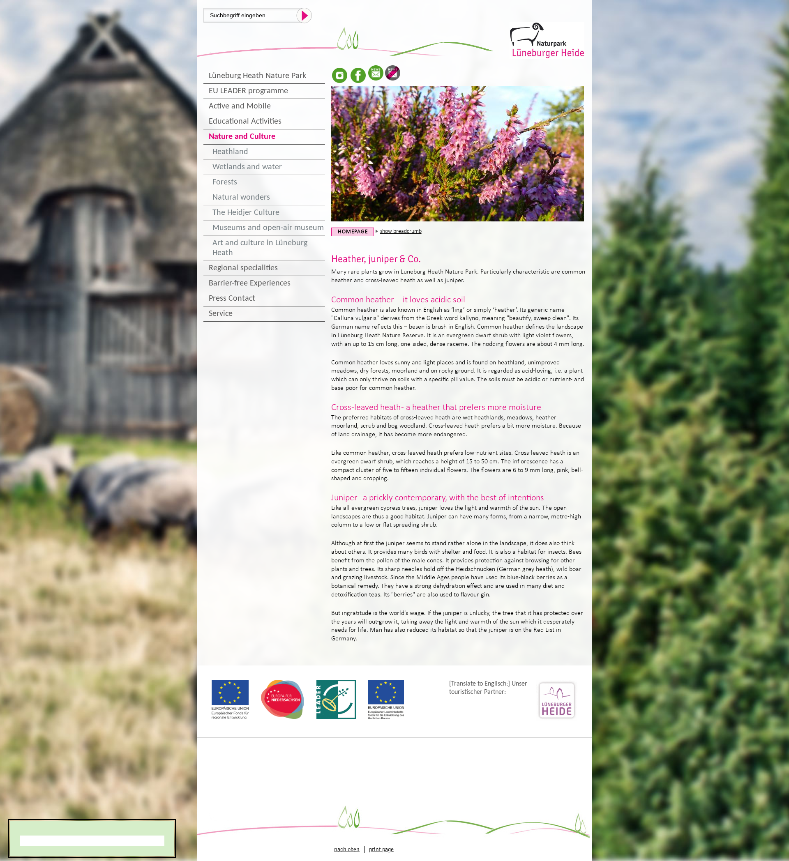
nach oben (347, 849)
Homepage (353, 232)
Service (221, 314)
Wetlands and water (247, 167)
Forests (224, 182)
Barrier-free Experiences (250, 283)
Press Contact (232, 299)
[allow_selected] (92, 841)
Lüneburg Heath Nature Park (257, 76)
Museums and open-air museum (268, 228)
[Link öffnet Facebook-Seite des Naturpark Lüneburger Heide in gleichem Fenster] (358, 75)
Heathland (230, 152)
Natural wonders (241, 197)
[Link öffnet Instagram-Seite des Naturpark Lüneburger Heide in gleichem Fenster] (339, 75)
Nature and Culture (242, 137)
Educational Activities (245, 121)
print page (381, 849)
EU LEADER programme (248, 91)
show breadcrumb (401, 231)
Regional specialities (243, 268)
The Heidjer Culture (245, 213)
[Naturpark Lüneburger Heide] (547, 39)
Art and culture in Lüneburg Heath (259, 248)
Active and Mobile (240, 106)
